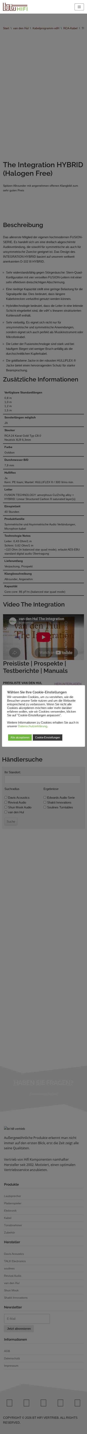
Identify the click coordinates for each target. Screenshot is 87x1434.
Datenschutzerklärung (32, 726)
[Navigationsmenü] (79, 6)
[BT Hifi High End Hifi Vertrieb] (15, 7)
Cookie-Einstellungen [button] (47, 737)
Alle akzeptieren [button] (20, 737)
